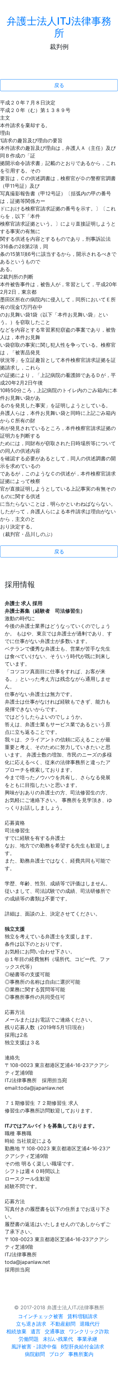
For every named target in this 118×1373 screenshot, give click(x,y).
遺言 (36, 1331)
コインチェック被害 (40, 1316)
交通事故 (55, 1331)
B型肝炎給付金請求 (82, 1346)
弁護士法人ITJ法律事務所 (59, 27)
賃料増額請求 (82, 1316)
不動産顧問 (63, 1324)
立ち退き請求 (31, 1324)
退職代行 (90, 1324)
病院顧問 (35, 1354)
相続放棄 (16, 1331)
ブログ (56, 1354)
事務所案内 (80, 1354)
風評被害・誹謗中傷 (34, 1346)
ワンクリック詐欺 (89, 1331)
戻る (59, 85)
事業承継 (87, 1339)
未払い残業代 (58, 1339)
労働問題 (29, 1339)
